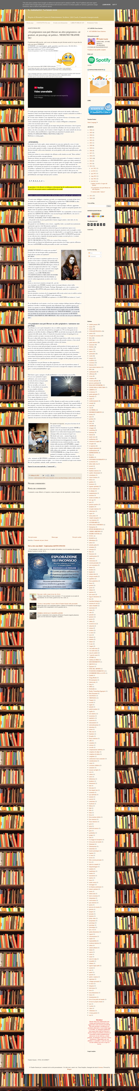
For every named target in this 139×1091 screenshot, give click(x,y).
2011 (91, 196)
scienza (91, 628)
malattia (91, 869)
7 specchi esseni (93, 655)
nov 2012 (94, 168)
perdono (91, 419)
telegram (91, 986)
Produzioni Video (92, 23)
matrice (91, 878)
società (91, 968)
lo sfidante (92, 491)
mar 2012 (94, 179)
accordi (91, 702)
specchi (91, 974)
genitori (91, 585)
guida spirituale (93, 394)
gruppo (91, 835)
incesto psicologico (94, 851)
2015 (91, 158)
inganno (91, 853)
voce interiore (93, 520)
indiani (91, 590)
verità (90, 356)
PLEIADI (91, 689)
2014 (91, 161)
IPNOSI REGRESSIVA (95, 529)
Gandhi (91, 675)
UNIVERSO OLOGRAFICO (97, 459)
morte (90, 891)
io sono (91, 855)
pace (90, 502)
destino (91, 414)
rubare (91, 945)
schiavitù (91, 626)
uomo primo (92, 516)
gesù (90, 824)
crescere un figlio (93, 770)
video (90, 1008)
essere (47, 478)
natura (90, 610)
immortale (92, 849)
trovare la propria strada (95, 1002)
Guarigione (92, 527)
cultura (91, 774)
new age (91, 500)
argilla (91, 711)
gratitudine (92, 833)
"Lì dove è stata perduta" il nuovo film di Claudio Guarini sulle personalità (57, 603)
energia (91, 358)
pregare (91, 912)
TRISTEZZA (92, 698)
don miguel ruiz (93, 790)
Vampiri (91, 700)
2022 (91, 140)
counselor (91, 768)
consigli (91, 403)
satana (90, 950)
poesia (90, 619)
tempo (90, 421)
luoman (101, 1067)
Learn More (106, 4)
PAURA (91, 347)
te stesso (91, 983)
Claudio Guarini (103, 39)
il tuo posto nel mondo (95, 842)
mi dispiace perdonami (95, 887)
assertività (91, 720)
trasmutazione (93, 997)
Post (91, 253)
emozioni (91, 345)
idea (90, 837)
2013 (91, 163)
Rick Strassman (93, 693)
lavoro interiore (93, 489)
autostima (91, 727)
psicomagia (92, 927)
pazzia (90, 905)
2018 (91, 150)
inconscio (91, 484)
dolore (91, 480)
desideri (91, 570)
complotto (92, 756)
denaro (91, 567)
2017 (91, 153)
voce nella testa (93, 648)
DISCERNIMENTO (94, 662)
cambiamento (92, 372)
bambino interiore (94, 471)
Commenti (93, 256)
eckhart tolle (92, 574)
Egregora (91, 666)
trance (90, 995)
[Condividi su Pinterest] (53, 475)
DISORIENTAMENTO (95, 412)
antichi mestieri (93, 709)
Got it (114, 4)
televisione (92, 988)
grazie (90, 588)
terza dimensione (93, 993)
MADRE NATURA (94, 534)
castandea (91, 743)
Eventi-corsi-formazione (60, 23)
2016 (91, 156)
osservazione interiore (95, 367)
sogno (90, 513)
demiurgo (91, 432)
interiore (91, 592)
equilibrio (91, 579)
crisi (90, 772)
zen (90, 1015)
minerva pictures (93, 889)
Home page (30, 23)
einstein (91, 797)
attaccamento (92, 723)
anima (90, 329)
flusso (90, 583)
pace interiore (92, 903)
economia (91, 792)
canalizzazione (93, 556)
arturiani (91, 549)
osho (90, 612)
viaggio (91, 646)
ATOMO (91, 657)
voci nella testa (93, 650)
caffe (90, 740)
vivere (90, 376)
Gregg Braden (93, 678)
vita (90, 408)
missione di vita (93, 603)
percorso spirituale (94, 383)
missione (91, 495)
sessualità (91, 961)
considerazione (93, 761)
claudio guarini (93, 324)
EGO (44, 478)
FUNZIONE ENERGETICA (97, 671)
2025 (91, 132)
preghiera (91, 506)
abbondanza (92, 540)
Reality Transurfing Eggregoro (97, 691)
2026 (91, 130)
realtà (90, 399)
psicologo (78, 478)
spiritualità (92, 354)
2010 (91, 198)
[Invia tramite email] (46, 475)
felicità (91, 435)
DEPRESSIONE (93, 453)
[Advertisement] (99, 289)
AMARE (91, 426)
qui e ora (91, 929)
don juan (91, 788)
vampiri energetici (94, 518)
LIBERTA (92, 390)
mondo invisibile (93, 498)
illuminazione (92, 846)
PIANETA (92, 538)
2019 (91, 148)
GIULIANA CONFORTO (96, 525)
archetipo (91, 547)
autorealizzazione (93, 725)
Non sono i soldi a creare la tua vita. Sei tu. (49, 594)
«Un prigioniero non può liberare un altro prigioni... (100, 188)
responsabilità (92, 941)
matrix (70, 478)
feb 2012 (93, 181)
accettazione (92, 461)
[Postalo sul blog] (48, 475)
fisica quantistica (93, 581)
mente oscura (92, 882)
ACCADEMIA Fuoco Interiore (97, 31)
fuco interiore (92, 819)
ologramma (92, 898)
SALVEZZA (92, 695)
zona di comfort (93, 653)
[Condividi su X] (50, 475)
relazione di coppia (94, 441)
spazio (90, 972)
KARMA (91, 457)
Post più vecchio (77, 537)
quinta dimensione (94, 932)
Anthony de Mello (94, 660)
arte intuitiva (92, 714)
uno (90, 1004)
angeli (90, 705)
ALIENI (91, 360)
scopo (90, 957)
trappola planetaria (94, 448)
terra (90, 990)
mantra (91, 873)
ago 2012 (93, 173)
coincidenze (92, 475)
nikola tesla (92, 893)
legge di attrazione (94, 596)
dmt (90, 785)
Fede (90, 455)
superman (91, 979)
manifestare (92, 871)
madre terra (92, 437)
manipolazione (93, 493)
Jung (90, 684)
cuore (90, 777)
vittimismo (92, 1010)
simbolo (91, 639)
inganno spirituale (94, 486)
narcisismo (92, 608)
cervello (91, 747)
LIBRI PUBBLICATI (77, 23)
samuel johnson (93, 948)
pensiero (91, 617)
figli (90, 808)
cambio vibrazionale (94, 473)
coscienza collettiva (94, 765)
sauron (91, 952)
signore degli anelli (94, 965)
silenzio (91, 637)
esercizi (91, 799)
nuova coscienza (93, 896)
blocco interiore (93, 738)
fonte (90, 813)
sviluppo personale (94, 981)
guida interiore (93, 342)
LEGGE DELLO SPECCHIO (97, 387)
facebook (91, 804)
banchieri (91, 734)
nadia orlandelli (93, 605)
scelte (90, 954)
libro (90, 338)
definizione (92, 779)
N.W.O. (91, 536)
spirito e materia (93, 977)
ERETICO (92, 664)
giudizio (91, 482)
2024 (91, 135)
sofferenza (91, 374)
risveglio (91, 444)
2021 (91, 143)
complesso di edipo (94, 752)
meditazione (92, 439)
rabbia (90, 621)
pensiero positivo (93, 504)
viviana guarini (93, 1013)
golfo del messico (93, 828)
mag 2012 (94, 176)
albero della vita (93, 464)
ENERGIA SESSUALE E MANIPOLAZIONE (50, 613)
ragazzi (91, 934)
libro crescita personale (95, 860)
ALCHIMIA (92, 410)
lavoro (56, 478)
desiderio (91, 781)
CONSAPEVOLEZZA (95, 331)
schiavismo (92, 511)
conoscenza (92, 561)
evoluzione (92, 392)
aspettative (92, 718)
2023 (91, 138)
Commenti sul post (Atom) (41, 540)
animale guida (93, 545)
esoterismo (92, 801)
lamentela (51, 478)
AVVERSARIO (93, 522)
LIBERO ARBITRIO (95, 531)
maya (90, 880)
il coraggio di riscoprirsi (95, 839)
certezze (91, 745)
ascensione (92, 716)
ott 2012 (93, 171)
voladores (91, 378)
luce (90, 599)
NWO (90, 687)
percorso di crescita (94, 907)
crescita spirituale (93, 381)
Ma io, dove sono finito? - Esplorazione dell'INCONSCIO (46, 546)
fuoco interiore (93, 822)
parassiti (91, 615)
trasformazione (93, 450)
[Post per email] (43, 475)
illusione (91, 365)
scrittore (91, 630)
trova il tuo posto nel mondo (96, 999)
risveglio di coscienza (95, 336)
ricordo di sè (92, 624)
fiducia (91, 806)
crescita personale (94, 563)
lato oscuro (92, 594)
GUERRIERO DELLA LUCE (97, 673)
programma (92, 920)
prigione (91, 916)
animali (91, 707)
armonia (91, 468)
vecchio (91, 1006)
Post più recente (32, 537)
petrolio (91, 909)
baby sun (91, 732)
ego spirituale (92, 794)
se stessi (91, 633)
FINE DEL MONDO (95, 669)
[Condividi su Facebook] (52, 475)
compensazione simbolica (96, 749)
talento (91, 641)
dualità (91, 572)
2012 (91, 166)
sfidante (91, 963)
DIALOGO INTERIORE (96, 385)
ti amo (91, 644)
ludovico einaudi (93, 864)
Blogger (69, 1069)
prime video (92, 918)
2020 (91, 145)
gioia (90, 826)
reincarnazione (93, 936)
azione (91, 729)
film (90, 810)
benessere (91, 554)
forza (90, 815)
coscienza (91, 363)
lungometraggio (93, 867)
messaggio (92, 884)
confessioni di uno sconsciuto (97, 759)
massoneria (92, 875)
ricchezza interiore (94, 943)
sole (90, 970)
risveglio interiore (94, 509)
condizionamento (38, 478)
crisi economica (93, 565)
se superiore (92, 446)
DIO (90, 369)
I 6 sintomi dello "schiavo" (98, 192)
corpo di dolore (93, 477)
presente (91, 914)
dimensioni (92, 783)
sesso (90, 635)
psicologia (92, 923)
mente (73, 478)
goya (90, 830)
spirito (91, 333)
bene (90, 551)
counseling (92, 430)
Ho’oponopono (93, 680)
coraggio (91, 428)
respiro (91, 938)
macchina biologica (63, 478)
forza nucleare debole (95, 817)
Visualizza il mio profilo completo (96, 50)
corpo (90, 763)
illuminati (91, 844)
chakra (91, 558)
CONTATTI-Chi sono (43, 23)
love (90, 862)
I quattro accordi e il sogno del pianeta (99, 184)
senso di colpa (93, 959)
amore (90, 349)
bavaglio (91, 736)
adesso (91, 543)
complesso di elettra (94, 754)
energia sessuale (93, 576)
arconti (91, 466)
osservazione (92, 900)
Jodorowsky (92, 682)
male (90, 417)
